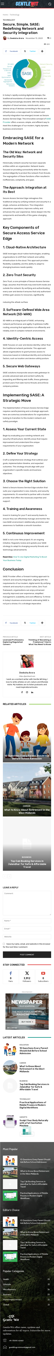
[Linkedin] (32, 692)
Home (5, 14)
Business (26, 857)
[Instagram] (27, 692)
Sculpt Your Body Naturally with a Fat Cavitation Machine (34, 1123)
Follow (27, 972)
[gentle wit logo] (27, 4)
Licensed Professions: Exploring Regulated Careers (13, 642)
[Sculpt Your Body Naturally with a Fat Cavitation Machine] (10, 1121)
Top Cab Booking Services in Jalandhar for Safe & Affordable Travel (27, 864)
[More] (42, 51)
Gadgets (23, 1117)
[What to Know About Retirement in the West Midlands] (27, 790)
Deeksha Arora (17, 38)
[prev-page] (4, 876)
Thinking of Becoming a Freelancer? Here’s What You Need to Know (39, 642)
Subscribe (43, 972)
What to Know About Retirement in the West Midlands (27, 811)
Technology (14, 14)
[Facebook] (22, 692)
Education (26, 752)
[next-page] (9, 876)
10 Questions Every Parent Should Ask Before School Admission (27, 757)
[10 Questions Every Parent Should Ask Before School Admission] (27, 735)
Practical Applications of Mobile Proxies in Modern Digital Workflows (33, 1105)
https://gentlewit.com (27, 676)
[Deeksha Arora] (5, 38)
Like (10, 972)
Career (26, 806)
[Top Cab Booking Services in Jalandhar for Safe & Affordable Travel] (27, 844)
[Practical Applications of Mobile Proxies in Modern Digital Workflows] (10, 1103)
